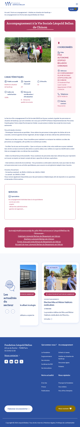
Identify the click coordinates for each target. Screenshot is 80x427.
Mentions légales (49, 423)
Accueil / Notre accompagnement (15, 12)
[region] (40, 295)
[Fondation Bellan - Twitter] (21, 361)
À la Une (44, 383)
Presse (43, 387)
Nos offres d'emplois (65, 391)
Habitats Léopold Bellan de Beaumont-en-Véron (39, 236)
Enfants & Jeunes (64, 352)
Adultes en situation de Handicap (39, 12)
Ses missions (45, 360)
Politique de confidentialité (65, 423)
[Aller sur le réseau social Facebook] (6, 361)
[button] (77, 4)
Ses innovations (46, 368)
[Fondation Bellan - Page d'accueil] (14, 3)
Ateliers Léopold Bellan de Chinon (39, 239)
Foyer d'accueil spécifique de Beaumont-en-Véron (39, 241)
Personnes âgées (64, 362)
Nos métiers (62, 387)
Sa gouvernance (46, 356)
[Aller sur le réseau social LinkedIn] (11, 361)
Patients (61, 366)
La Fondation (45, 352)
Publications (45, 391)
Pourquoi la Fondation (65, 383)
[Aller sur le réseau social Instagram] (16, 361)
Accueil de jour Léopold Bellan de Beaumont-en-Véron (39, 244)
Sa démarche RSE (47, 364)
